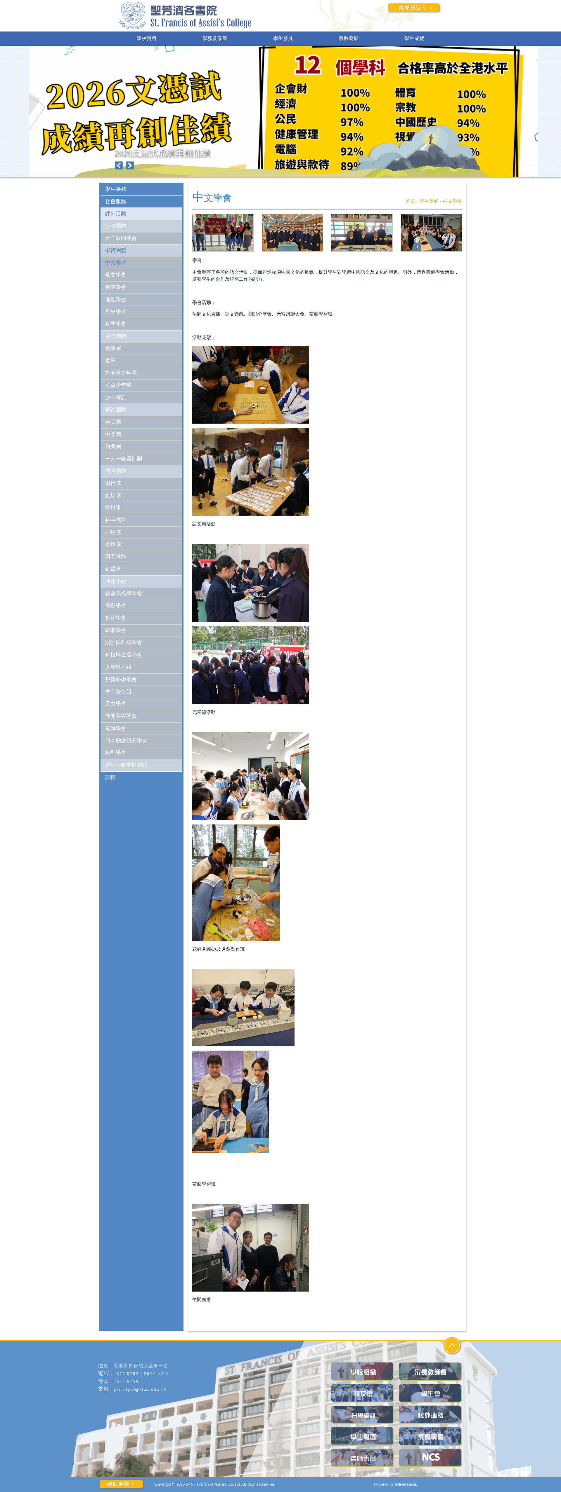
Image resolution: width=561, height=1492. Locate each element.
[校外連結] (431, 1415)
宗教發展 (349, 38)
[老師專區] (363, 1458)
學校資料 (147, 38)
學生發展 (283, 38)
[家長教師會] (431, 1372)
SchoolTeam (405, 1484)
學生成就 (414, 38)
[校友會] (363, 1393)
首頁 (410, 201)
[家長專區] (431, 1436)
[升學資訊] (363, 1415)
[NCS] (431, 1458)
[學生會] (431, 1393)
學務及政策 (214, 38)
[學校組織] (363, 1372)
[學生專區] (363, 1436)
